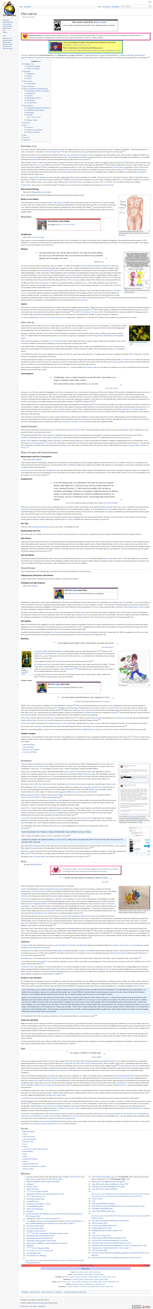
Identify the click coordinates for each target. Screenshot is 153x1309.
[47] (92, 930)
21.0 (28, 1232)
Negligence (96, 1276)
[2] (149, 57)
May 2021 (53, 443)
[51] (55, 952)
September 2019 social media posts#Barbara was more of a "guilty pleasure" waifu (119, 1245)
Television (102, 1286)
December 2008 (41, 651)
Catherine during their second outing (48, 1106)
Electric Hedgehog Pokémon (37, 903)
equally (135, 409)
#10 (109, 185)
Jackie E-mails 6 (97, 1198)
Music (91, 1279)
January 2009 (66, 916)
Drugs (76, 1272)
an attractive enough (39, 1123)
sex (77, 167)
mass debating (141, 172)
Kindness (85, 1276)
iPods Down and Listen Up (129, 1065)
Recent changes (7, 26)
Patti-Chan (86, 723)
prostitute (49, 359)
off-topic (80, 869)
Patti (117, 632)
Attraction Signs (80, 612)
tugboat (108, 764)
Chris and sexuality (38, 237)
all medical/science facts (40, 913)
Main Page (6, 20)
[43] (92, 847)
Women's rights (28, 1169)
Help (4, 30)
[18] (80, 401)
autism (136, 1028)
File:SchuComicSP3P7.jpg (35, 1199)
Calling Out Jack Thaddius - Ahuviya (38, 1204)
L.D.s (89, 384)
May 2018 (26, 718)
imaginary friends (26, 720)
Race (90, 1281)
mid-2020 (38, 726)
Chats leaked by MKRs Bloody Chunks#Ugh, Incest (109, 1238)
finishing (114, 362)
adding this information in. (80, 45)
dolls (80, 167)
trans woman (87, 818)
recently (95, 624)
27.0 (28, 1247)
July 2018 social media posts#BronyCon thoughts (108, 1186)
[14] (107, 297)
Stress (114, 1276)
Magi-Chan (36, 720)
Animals (59, 1281)
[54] (62, 973)
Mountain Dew (67, 169)
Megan (126, 430)
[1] (82, 54)
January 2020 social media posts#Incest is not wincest (110, 1240)
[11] (58, 184)
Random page (7, 28)
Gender (86, 1272)
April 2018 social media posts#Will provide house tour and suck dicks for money (118, 1206)
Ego (67, 1276)
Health (90, 1272)
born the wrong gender (36, 443)
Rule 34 (85, 889)
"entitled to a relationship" (66, 1108)
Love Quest (83, 300)
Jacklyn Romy (69, 669)
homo (84, 330)
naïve (30, 1093)
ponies (101, 729)
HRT (131, 354)
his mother (109, 558)
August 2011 (26, 185)
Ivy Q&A (69, 465)
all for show (140, 986)
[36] (126, 725)
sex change (29, 923)
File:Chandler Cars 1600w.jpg (36, 1255)
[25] (117, 502)
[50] (90, 937)
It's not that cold (56, 632)
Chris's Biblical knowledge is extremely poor (97, 266)
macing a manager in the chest (46, 1116)
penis (123, 169)
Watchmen (79, 440)
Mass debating (36, 459)
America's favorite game (67, 1118)
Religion (100, 1281)
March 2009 (34, 784)
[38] (61, 796)
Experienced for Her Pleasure (31, 797)
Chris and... (86, 1268)
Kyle (39, 437)
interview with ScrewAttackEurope (45, 653)
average (50, 797)
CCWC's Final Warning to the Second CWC (89, 312)
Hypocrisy (71, 1276)
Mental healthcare (88, 1274)
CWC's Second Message (35, 1209)
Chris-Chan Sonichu (113, 708)
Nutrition (95, 1272)
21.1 (31, 1232)
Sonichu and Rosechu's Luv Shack (34, 1166)
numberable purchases (39, 527)
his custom (63, 723)
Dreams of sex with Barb (31, 749)
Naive (25, 1154)
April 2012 (25, 808)
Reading (95, 1281)
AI (65, 1286)
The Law (74, 1281)
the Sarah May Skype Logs (105, 1177)
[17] (26, 335)
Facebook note (99, 810)
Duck (145, 407)
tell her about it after (59, 1095)
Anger (63, 1276)
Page (20, 6)
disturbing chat (119, 1078)
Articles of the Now (47, 1292)
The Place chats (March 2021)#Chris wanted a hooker (50, 1233)
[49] (71, 937)
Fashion (81, 1272)
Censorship (76, 1279)
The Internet (83, 1286)
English (81, 1279)
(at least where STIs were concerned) (73, 421)
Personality (103, 1276)
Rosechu (66, 969)
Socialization (112, 1281)
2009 (89, 771)
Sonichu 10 (69, 275)
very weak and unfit (75, 1116)
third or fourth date (111, 277)
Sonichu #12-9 (75, 1177)
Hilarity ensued (111, 784)
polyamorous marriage (124, 718)
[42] (70, 835)
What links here (7, 38)
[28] (92, 660)
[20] (94, 404)
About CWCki (33, 1306)
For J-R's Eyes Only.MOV (58, 341)
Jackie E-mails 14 (69, 1223)
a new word (121, 602)
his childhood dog (52, 723)
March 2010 (93, 792)
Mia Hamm (122, 235)
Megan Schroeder (107, 507)
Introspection (78, 1276)
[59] (30, 1103)
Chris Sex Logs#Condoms (35, 1226)
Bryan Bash (42, 784)
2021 (40, 435)
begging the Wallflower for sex (68, 792)
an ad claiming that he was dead (39, 947)
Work (103, 1284)
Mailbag (72, 928)
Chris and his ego (29, 1136)
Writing (106, 1279)
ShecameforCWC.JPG (126, 1076)
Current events (7, 24)
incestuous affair (91, 367)
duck (56, 354)
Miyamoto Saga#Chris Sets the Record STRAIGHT (43, 1181)
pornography (83, 155)
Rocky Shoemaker (48, 1080)
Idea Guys (52, 534)
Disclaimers (41, 1306)
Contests (64, 1281)
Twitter (48, 967)
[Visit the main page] (9, 8)
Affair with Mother (29, 744)
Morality (91, 1276)
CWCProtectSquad (34, 846)
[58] (118, 1065)
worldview (31, 57)
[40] (76, 814)
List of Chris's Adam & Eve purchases (35, 1149)
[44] (31, 853)
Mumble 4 (31, 766)
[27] (113, 646)
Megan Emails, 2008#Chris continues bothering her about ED (47, 1243)
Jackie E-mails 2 (32, 1186)
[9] (42, 166)
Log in (149, 2)
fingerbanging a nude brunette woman (33, 891)
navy (79, 159)
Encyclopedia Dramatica (52, 889)
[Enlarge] (149, 231)
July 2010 (36, 795)
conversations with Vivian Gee (92, 787)
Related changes (7, 40)
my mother (103, 878)
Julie (131, 344)
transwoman (51, 1123)
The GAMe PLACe (89, 712)
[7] (61, 164)
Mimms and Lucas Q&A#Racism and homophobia (108, 1181)
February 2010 (27, 945)
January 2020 (42, 961)
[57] (48, 1065)
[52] (140, 958)
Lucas (35, 712)
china (101, 182)
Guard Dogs (31, 851)
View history (115, 6)
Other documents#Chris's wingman (103, 1203)
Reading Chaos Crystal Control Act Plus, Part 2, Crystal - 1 (111, 1248)
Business (82, 1284)
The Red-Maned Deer (43, 664)
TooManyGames (136, 1108)
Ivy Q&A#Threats (32, 1201)
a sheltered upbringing (126, 55)
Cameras (69, 1286)
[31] (110, 701)
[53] (43, 963)
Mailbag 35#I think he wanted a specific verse (107, 1230)
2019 (24, 723)
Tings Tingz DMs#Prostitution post (103, 1211)
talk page (104, 871)
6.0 (28, 1191)
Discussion (27, 6)
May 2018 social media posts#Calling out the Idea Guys (110, 1220)
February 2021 (58, 437)
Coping (74, 1274)
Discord (5, 32)
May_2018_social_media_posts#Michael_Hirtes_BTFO (110, 1184)
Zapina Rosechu (133, 607)
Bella (66, 617)
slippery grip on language (37, 177)
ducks (71, 182)
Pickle (25, 1156)
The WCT (69, 519)
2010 (35, 787)
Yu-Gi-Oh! (77, 899)
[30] (40, 676)
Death (68, 1281)
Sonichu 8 (96, 607)
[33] (118, 712)
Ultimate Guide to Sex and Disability (58, 202)
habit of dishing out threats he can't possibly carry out (120, 1113)
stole (47, 152)
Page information (7, 48)
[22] (45, 442)
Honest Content (100, 22)
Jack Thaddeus (71, 771)
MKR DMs (30, 1246)
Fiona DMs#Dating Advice (35, 1206)
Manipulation (80, 1274)
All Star (31, 354)
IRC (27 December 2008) (35, 1228)
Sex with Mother (28, 747)
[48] (111, 932)
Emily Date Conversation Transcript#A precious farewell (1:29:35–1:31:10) (116, 1257)
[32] (74, 705)
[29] (76, 668)
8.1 (30, 1196)
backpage (52, 813)
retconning (40, 275)
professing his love (140, 342)
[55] (96, 1015)
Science (97, 1286)
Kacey (34, 159)
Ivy (93, 710)
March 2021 (26, 440)
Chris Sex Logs (28, 1141)
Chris (22, 55)
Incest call (130, 1023)
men (51, 330)
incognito (131, 1078)
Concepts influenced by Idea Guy (75, 1292)
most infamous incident (64, 1070)
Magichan (142, 953)
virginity (141, 169)
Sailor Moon (57, 152)
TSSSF (69, 723)
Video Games (109, 1286)
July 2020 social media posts (36, 1231)
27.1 (31, 1247)
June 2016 (26, 818)
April (28, 795)
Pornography (84, 1281)
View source (106, 6)
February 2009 (44, 766)
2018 (60, 1177)
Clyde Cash (114, 1061)
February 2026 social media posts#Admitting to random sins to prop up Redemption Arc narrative (93, 50)
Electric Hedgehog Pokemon (86, 729)
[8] (104, 164)
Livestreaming (90, 1286)
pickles (79, 182)
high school (63, 155)
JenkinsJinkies (53, 800)
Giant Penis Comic (78, 710)
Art (71, 1279)
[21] (98, 437)
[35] (99, 719)
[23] (27, 447)
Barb (112, 417)
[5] (90, 159)
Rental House (49, 674)
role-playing (45, 1016)
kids (54, 910)
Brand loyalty (75, 1284)
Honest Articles (35, 1292)
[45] (114, 853)
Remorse (109, 1276)
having (50, 910)
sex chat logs (31, 157)
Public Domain (40, 1303)
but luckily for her (127, 359)
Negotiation (98, 1284)
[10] (63, 179)
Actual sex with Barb (30, 752)
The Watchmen (51, 470)
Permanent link (7, 46)
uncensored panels (48, 1221)
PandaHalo (128, 542)
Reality (102, 1274)
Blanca (81, 397)
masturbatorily (46, 270)
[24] (48, 474)
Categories (25, 1292)
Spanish (101, 1279)
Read (99, 6)
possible (140, 409)
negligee (42, 519)
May (79, 810)
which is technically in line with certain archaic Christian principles (81, 1063)
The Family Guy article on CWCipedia (39, 1250)
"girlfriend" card (60, 899)
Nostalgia (96, 1274)
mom (68, 367)
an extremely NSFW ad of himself (64, 945)
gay (115, 712)
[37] (131, 736)
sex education (72, 155)
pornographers (44, 283)
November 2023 (28, 967)
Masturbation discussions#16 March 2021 (40, 1236)
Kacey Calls (66, 1085)
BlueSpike (52, 1070)
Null (84, 202)
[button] (146, 1265)
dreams (46, 542)
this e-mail (30, 1108)
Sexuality (105, 1281)
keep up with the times (65, 224)
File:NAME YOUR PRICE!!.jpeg (102, 1208)
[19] (95, 401)
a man (59, 1123)
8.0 (28, 1196)
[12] (92, 206)
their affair (32, 627)
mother (106, 969)
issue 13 (75, 953)
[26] (51, 550)
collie (87, 643)
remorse (84, 283)
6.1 (30, 1191)
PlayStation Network (82, 774)
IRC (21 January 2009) (99, 1250)
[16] (72, 311)
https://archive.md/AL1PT (100, 1235)
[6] (124, 162)
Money (93, 1284)
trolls (99, 295)
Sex (33, 17)
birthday (91, 789)
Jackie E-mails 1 (113, 388)
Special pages (7, 42)
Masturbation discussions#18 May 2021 (40, 1238)
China (25, 1134)
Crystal (80, 411)
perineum (39, 165)
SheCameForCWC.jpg (110, 503)
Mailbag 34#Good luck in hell (101, 1228)
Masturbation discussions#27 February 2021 (41, 1241)
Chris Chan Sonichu (120, 953)
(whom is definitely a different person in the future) (37, 1085)
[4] (123, 151)
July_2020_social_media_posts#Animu (105, 1189)
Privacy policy (24, 1306)
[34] (76, 717)
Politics (78, 1281)
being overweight (113, 346)
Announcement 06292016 (48, 1121)
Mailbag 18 (30, 1184)
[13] (52, 270)
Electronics (76, 1286)
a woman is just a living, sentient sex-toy (52, 317)
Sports (117, 1281)
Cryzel (45, 720)
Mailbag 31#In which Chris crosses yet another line (43, 1218)
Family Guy (59, 661)
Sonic (55, 708)
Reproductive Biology (30, 1159)
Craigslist (33, 774)
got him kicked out (53, 1110)
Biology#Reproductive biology (41, 192)
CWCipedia (83, 945)
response (47, 981)
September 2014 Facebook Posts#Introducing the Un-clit (45, 1194)
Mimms (27, 712)
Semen (25, 1161)
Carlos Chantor (58, 795)
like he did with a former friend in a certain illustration (126, 945)
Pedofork (35, 586)
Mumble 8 (30, 1211)
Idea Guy (31, 950)
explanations (126, 409)
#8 (117, 167)
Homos (25, 1146)
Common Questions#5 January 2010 (104, 1225)
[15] (93, 309)
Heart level (111, 869)
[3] (62, 151)
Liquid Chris (122, 1085)
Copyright (87, 1284)
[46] (54, 925)
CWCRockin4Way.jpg (37, 1223)
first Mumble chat (84, 916)
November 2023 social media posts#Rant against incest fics (111, 1243)
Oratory (96, 1279)
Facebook (130, 817)
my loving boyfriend (60, 839)
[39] (88, 812)
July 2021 (29, 971)
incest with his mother (55, 1179)
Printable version (7, 44)
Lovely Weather (120, 1083)
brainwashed (76, 593)
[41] (30, 827)
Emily (136, 1101)
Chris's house (71, 784)
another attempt (49, 818)
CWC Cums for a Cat (38, 1196)
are (131, 409)
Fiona (23, 207)
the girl (61, 810)
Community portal (8, 22)
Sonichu (52, 969)
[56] (101, 1056)
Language (86, 1279)
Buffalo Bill (85, 632)
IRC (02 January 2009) (99, 1223)
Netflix (59, 726)
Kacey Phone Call (32, 1189)
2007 (24, 889)
